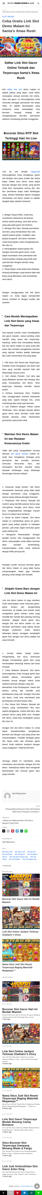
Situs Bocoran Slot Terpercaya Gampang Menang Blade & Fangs (17, 1145)
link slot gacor (20, 854)
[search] (38, 3)
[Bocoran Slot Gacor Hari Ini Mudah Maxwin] (21, 885)
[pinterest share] (12, 831)
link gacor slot (20, 852)
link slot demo (7, 854)
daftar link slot (14, 89)
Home (4, 10)
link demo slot (7, 852)
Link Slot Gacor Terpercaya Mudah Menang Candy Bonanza (19, 1122)
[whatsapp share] (21, 831)
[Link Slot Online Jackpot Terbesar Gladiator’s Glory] (21, 917)
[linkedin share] (17, 831)
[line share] (26, 831)
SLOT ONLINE (8, 17)
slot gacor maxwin (20, 454)
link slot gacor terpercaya (19, 857)
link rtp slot (31, 852)
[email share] (8, 831)
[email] (10, 1193)
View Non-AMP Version (27, 1186)
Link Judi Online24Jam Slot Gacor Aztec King (20, 1168)
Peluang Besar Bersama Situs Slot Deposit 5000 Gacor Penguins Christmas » (23, 810)
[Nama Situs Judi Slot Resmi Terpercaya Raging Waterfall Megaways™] (21, 950)
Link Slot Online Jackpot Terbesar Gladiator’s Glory (19, 1053)
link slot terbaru (14, 859)
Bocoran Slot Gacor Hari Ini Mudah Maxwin (20, 1010)
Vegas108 (35, 172)
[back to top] (37, 1186)
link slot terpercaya (30, 859)
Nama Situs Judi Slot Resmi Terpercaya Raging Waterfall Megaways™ (17, 967)
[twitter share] (3, 830)
